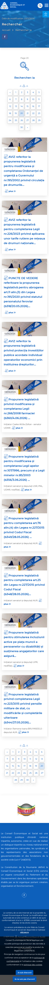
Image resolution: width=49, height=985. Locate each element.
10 (33, 99)
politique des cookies (33, 965)
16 (33, 106)
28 (33, 120)
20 (21, 113)
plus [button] (11, 191)
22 (33, 113)
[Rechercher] (40, 5)
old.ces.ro (24, 932)
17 (39, 106)
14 (22, 106)
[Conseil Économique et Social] (4, 5)
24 (10, 120)
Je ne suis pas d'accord (25, 979)
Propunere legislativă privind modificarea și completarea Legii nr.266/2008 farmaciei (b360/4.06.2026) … (21, 409)
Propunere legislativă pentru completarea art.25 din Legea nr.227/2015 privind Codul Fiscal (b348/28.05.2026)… (24, 585)
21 (28, 113)
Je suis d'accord (24, 973)
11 (39, 99)
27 (27, 120)
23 (39, 113)
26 (21, 120)
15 (27, 106)
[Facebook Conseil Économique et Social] (24, 895)
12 (10, 106)
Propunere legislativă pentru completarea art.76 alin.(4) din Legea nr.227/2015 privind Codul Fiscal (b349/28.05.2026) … (24, 528)
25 (16, 120)
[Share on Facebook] (5, 36)
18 (10, 113)
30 (21, 127)
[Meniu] (46, 6)
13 (16, 106)
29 (39, 120)
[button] (45, 14)
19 (16, 113)
